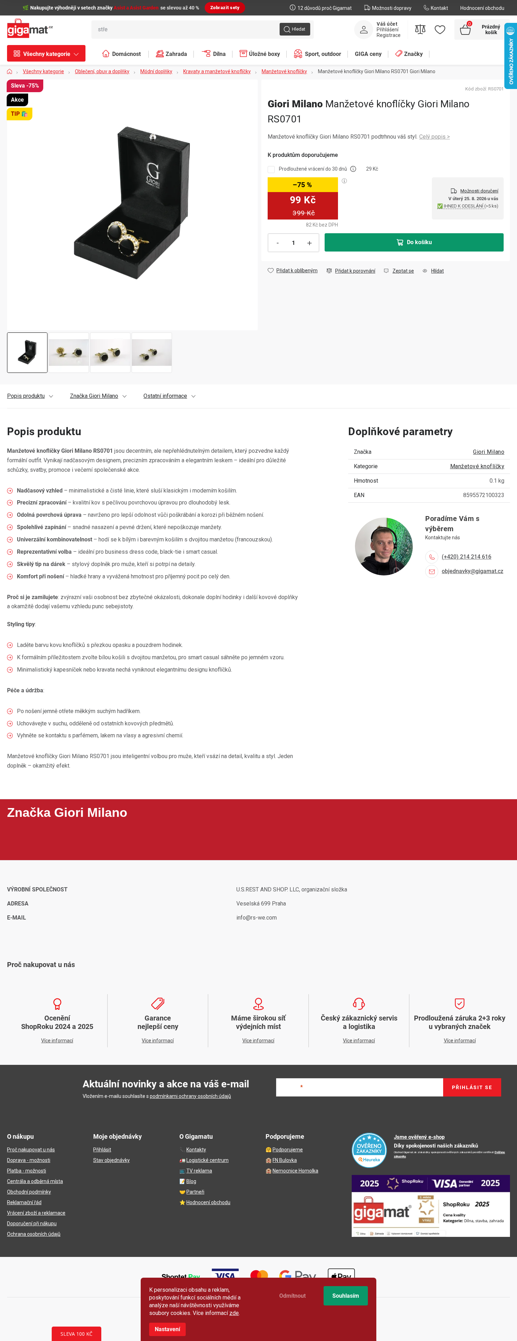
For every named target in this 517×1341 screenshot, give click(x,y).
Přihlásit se (472, 1087)
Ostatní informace (165, 396)
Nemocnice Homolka (295, 1171)
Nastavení (167, 1329)
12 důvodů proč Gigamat (325, 8)
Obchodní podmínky (29, 1192)
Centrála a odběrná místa (35, 1181)
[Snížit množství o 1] (277, 243)
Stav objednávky (111, 1160)
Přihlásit (102, 1149)
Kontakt (439, 8)
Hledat (298, 29)
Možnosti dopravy (391, 8)
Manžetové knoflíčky (477, 466)
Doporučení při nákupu (32, 1223)
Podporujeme (288, 1149)
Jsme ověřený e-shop (419, 1137)
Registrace (389, 35)
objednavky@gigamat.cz (472, 571)
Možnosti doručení (479, 190)
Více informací (434, 137)
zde (234, 1313)
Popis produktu (26, 396)
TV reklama (199, 1171)
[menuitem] (49, 54)
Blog (191, 1181)
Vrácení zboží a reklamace (36, 1213)
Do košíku (419, 242)
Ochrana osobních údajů (33, 1234)
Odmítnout (292, 1295)
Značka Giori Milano (94, 396)
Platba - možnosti (26, 1171)
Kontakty (196, 1149)
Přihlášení (387, 29)
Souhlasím (345, 1295)
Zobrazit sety (225, 7)
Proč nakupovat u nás (31, 1149)
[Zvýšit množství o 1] (309, 243)
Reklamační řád (24, 1202)
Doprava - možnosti (28, 1160)
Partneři (195, 1192)
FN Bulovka (285, 1160)
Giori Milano (488, 452)
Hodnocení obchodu (482, 8)
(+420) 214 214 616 (466, 556)
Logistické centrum (207, 1160)
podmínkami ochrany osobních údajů (190, 1096)
